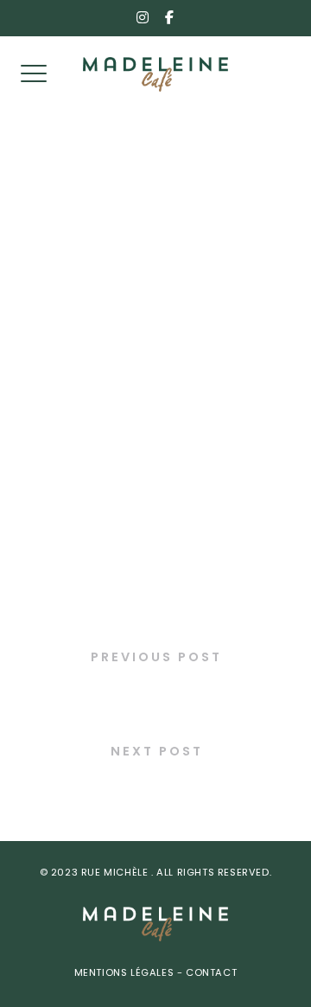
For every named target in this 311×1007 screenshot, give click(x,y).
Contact (210, 973)
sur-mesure (155, 693)
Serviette (156, 788)
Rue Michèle (116, 873)
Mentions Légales (125, 973)
